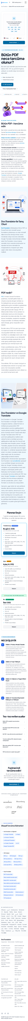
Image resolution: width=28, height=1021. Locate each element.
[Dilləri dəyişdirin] (14, 38)
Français (3, 916)
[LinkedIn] (2, 1013)
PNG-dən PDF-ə (17, 861)
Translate (12, 476)
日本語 (12, 918)
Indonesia (3, 918)
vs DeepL (18, 834)
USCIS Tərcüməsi (19, 947)
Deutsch (20, 912)
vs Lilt (17, 843)
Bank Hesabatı (18, 970)
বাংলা (2, 912)
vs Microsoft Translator (9, 840)
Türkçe (2, 930)
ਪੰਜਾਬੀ (16, 922)
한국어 (2, 920)
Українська (8, 930)
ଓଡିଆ (13, 922)
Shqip (15, 926)
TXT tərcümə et (7, 898)
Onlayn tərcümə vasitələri (8, 137)
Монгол (11, 920)
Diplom (16, 968)
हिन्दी (15, 916)
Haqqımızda (4, 942)
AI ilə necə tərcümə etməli (7, 995)
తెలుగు (6, 928)
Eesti (13, 914)
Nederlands (4, 922)
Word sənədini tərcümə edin (10, 877)
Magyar (24, 916)
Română (19, 924)
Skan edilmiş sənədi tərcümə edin (12, 883)
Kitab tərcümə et (19, 892)
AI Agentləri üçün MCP (6, 997)
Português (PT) (12, 924)
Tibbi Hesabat (18, 950)
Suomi (20, 914)
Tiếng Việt (17, 930)
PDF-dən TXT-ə (18, 858)
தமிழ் (2, 928)
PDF (2, 296)
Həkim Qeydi (18, 974)
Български (21, 909)
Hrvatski (19, 916)
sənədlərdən (17, 461)
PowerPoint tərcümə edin (10, 889)
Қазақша (24, 918)
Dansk (15, 912)
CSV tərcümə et (19, 895)
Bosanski (6, 912)
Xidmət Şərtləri (11, 942)
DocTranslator (5, 228)
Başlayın (14, 553)
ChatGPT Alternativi (5, 947)
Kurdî (6, 920)
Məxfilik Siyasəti (19, 942)
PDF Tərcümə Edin (8, 874)
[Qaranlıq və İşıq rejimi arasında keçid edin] (9, 2)
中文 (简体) (23, 930)
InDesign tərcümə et (8, 895)
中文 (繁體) (3, 932)
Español (8, 914)
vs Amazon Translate (9, 837)
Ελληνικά (3, 914)
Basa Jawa (18, 918)
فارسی (16, 914)
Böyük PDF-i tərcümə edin (10, 880)
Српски (20, 926)
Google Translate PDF (9, 846)
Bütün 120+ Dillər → (19, 1006)
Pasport (16, 966)
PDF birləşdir (13, 856)
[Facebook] (5, 1013)
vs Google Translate (8, 834)
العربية (8, 909)
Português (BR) (4, 924)
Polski (20, 922)
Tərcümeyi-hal (18, 972)
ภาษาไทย (11, 928)
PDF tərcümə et (8, 84)
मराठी (15, 920)
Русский (24, 924)
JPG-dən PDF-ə (7, 861)
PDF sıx (5, 856)
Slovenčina (3, 926)
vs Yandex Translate (8, 843)
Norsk (9, 922)
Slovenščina (10, 926)
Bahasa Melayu (20, 920)
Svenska (25, 926)
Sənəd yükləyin (13, 784)
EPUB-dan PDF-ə (18, 864)
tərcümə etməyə (11, 132)
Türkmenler (16, 928)
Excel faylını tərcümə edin (10, 886)
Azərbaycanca (14, 909)
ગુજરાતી (8, 916)
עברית (12, 916)
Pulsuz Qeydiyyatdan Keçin (9, 88)
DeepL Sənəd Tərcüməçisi (7, 953)
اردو (13, 930)
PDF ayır (20, 856)
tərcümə (22, 143)
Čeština (11, 912)
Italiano (8, 918)
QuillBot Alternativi (5, 966)
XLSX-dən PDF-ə (8, 864)
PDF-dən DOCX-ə (8, 858)
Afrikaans (3, 909)
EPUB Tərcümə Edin (8, 892)
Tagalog (22, 928)
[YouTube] (8, 1013)
